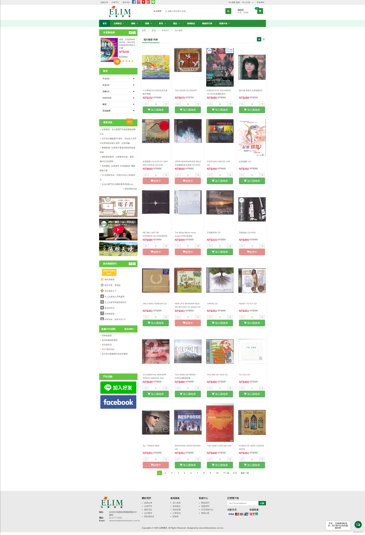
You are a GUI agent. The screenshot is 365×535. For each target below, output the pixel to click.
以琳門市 (115, 2)
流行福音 (179, 30)
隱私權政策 (149, 516)
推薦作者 (223, 23)
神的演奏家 (109, 279)
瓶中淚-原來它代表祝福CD (250, 90)
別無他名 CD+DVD (247, 232)
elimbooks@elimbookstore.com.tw (124, 520)
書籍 (133, 23)
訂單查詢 (177, 513)
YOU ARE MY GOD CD (217, 375)
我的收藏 (177, 509)
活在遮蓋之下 (110, 291)
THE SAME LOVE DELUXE (219, 446)
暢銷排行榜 (207, 23)
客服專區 (260, 2)
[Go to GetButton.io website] (358, 532)
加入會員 (177, 503)
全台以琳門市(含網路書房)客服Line (117, 184)
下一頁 (226, 473)
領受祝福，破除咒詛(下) (115, 319)
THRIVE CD (212, 303)
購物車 (176, 516)
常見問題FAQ (207, 509)
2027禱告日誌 (108, 349)
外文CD (165, 30)
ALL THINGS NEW (151, 446)
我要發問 (205, 506)
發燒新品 (191, 23)
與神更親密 (109, 314)
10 (217, 473)
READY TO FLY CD (248, 303)
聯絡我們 (205, 503)
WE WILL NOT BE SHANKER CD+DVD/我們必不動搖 (155, 236)
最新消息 (126, 2)
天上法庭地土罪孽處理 (114, 296)
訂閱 (262, 503)
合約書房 (148, 513)
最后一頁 (245, 473)
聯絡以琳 (205, 513)
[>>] (235, 473)
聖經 (147, 23)
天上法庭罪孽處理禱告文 (115, 302)
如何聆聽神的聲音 (110, 340)
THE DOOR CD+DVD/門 (186, 90)
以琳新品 (118, 23)
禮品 (175, 23)
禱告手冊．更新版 (112, 285)
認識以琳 (104, 2)
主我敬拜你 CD (213, 232)
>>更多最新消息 (130, 189)
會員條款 (177, 506)
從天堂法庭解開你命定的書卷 (115, 354)
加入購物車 (157, 109)
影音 (161, 23)
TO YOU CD (244, 375)
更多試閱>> (129, 329)
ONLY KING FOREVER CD (155, 303)
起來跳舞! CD (245, 161)
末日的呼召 (109, 308)
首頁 (105, 23)
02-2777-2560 (115, 518)
